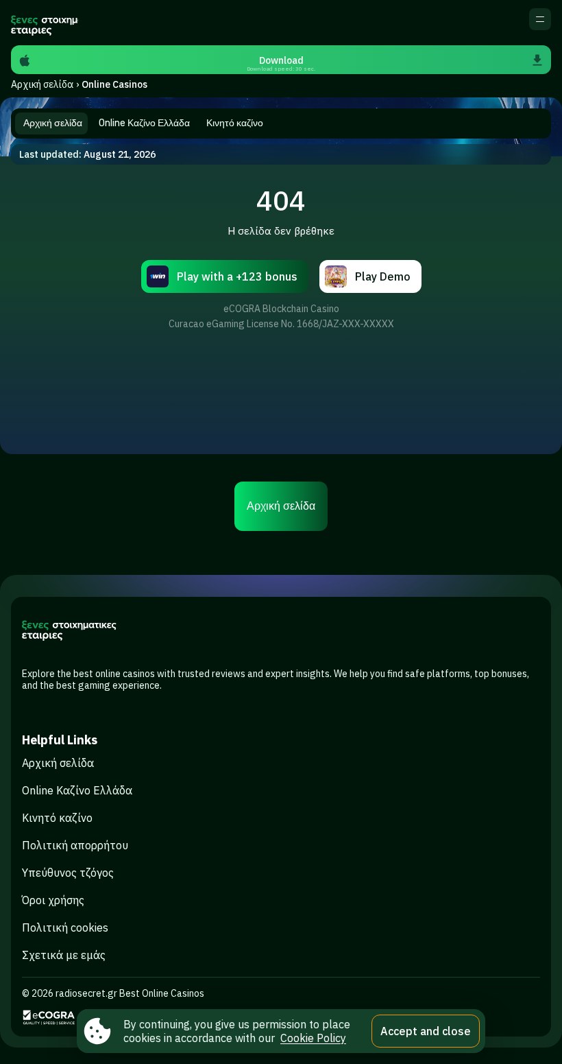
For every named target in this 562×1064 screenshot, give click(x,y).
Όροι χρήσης (53, 900)
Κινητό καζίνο (57, 818)
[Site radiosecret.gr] (44, 22)
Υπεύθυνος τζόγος (68, 872)
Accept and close (425, 1031)
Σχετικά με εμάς (64, 955)
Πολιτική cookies (65, 927)
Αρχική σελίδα (42, 84)
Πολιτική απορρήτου (75, 845)
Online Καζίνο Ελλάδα (77, 790)
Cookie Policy (313, 1038)
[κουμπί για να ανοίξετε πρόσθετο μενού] (540, 19)
